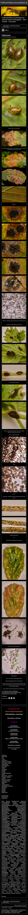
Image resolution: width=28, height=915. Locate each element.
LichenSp (4, 852)
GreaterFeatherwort (5, 844)
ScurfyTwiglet (18, 869)
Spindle (11, 875)
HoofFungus (23, 847)
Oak (18, 858)
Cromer (3, 759)
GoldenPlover (15, 843)
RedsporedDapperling (22, 867)
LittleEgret (4, 854)
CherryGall (23, 819)
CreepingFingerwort (6, 830)
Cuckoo (15, 831)
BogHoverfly (14, 813)
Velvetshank (18, 883)
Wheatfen (4, 789)
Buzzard (24, 815)
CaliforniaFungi (5, 817)
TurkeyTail (24, 880)
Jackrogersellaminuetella (7, 850)
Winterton (4, 791)
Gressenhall (4, 769)
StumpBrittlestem (23, 876)
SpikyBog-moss (4, 875)
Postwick (3, 778)
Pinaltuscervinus (16, 863)
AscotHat (24, 803)
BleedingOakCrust (22, 810)
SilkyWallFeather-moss (22, 871)
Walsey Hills (4, 787)
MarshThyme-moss (5, 855)
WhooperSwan (9, 887)
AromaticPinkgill (5, 803)
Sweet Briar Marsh (5, 784)
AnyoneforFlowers (14, 725)
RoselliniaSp (12, 868)
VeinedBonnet (13, 883)
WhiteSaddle (4, 887)
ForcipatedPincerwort (6, 840)
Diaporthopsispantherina (21, 834)
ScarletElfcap (11, 869)
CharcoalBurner (14, 819)
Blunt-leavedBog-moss (21, 811)
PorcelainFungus (5, 865)
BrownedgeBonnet (6, 815)
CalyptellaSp (14, 817)
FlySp (24, 839)
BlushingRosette (5, 813)
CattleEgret (4, 819)
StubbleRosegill (16, 876)
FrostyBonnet (10, 841)
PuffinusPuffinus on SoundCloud (14, 745)
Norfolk (3, 774)
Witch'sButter (23, 887)
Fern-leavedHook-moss (6, 839)
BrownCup (23, 814)
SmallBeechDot (13, 872)
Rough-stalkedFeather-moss (21, 868)
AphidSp (15, 802)
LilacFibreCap (12, 852)
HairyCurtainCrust (19, 846)
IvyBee (24, 848)
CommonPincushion (15, 824)
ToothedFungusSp (5, 880)
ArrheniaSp (15, 803)
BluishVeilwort (5, 811)
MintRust (3, 856)
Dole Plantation (5, 764)
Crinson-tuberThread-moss (7, 831)
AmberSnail (6, 691)
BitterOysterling (5, 807)
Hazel (12, 692)
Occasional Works (14, 741)
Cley (3, 757)
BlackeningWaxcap (21, 809)
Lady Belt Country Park (6, 773)
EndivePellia (4, 838)
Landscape (15, 850)
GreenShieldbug (5, 846)
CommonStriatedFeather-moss (19, 827)
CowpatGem (23, 828)
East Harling (4, 766)
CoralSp (16, 828)
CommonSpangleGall (6, 692)
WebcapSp (21, 884)
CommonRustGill (5, 826)
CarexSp (24, 818)
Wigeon (14, 887)
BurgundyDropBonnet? (16, 815)
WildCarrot (18, 887)
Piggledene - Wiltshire (6, 777)
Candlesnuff (23, 817)
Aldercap (8, 801)
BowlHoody (4, 814)
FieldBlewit (19, 839)
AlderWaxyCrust (15, 801)
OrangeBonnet (11, 860)
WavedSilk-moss (6, 884)
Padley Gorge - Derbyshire (7, 775)
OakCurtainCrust (23, 858)
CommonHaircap (22, 823)
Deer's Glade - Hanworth (6, 762)
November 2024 (5, 796)
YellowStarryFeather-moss (6, 893)
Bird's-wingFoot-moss (21, 806)
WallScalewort (23, 883)
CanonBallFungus (6, 818)
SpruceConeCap (10, 876)
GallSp (10, 691)
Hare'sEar (4, 847)
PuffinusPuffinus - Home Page (14, 714)
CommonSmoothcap (21, 826)
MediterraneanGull (15, 855)
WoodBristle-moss (17, 889)
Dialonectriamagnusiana (7, 834)
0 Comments (4, 696)
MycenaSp (4, 858)
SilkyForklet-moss (12, 871)
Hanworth (4, 770)
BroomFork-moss (14, 814)
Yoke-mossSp (13, 893)
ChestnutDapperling (6, 821)
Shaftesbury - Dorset (6, 780)
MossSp (24, 856)
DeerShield (23, 832)
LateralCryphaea (22, 850)
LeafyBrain (4, 851)
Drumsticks (4, 836)
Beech (13, 805)
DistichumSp (23, 835)
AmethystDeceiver (6, 802)
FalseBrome (15, 692)
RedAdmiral (14, 867)
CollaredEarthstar (15, 821)
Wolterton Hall (4, 792)
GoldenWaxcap (23, 843)
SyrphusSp (11, 879)
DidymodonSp (5, 835)
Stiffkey (3, 783)
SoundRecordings (14, 737)
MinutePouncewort (10, 856)
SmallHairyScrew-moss (22, 872)
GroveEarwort (12, 846)
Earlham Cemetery (5, 765)
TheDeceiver (24, 879)
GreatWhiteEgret (14, 844)
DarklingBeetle (14, 832)
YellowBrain (10, 890)
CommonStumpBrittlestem (7, 828)
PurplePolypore (23, 865)
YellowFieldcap (16, 890)
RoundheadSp (4, 869)
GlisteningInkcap (6, 843)
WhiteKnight (19, 886)
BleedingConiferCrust (7, 810)
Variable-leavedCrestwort (14, 882)
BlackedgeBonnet (6, 809)
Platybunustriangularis (14, 864)
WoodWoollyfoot (4, 890)
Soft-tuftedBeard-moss (22, 873)
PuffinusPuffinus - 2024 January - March (12, 912)
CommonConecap (13, 822)
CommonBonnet (5, 822)
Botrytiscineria (22, 813)
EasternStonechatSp (12, 836)
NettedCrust (10, 858)
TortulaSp (12, 880)
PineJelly (24, 863)
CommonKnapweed (6, 824)
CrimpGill (23, 830)
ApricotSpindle (22, 802)
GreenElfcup (23, 844)
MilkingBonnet (23, 855)
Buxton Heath (4, 756)
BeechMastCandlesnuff (20, 805)
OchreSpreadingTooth (6, 859)
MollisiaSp (18, 856)
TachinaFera (18, 879)
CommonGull (14, 823)
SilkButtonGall (15, 691)
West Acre (4, 788)
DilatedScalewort (14, 835)
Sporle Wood (4, 782)
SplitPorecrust (16, 875)
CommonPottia (23, 824)
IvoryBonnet (18, 848)
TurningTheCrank (14, 733)
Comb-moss (23, 821)
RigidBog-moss (5, 868)
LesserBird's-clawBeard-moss (20, 851)
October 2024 (4, 798)
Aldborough (6, 35)
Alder (20, 692)
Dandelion (4, 832)
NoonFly (14, 858)
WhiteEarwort (12, 886)
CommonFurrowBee (6, 823)
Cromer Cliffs (4, 760)
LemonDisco (10, 851)
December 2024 (5, 795)
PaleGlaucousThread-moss (21, 860)
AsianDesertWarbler (6, 805)
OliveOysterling (13, 859)
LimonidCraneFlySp (22, 852)
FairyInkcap (17, 838)
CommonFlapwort (22, 822)
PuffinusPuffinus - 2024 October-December (11, 25)
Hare (25, 846)
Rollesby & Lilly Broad (6, 779)
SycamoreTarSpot (13, 693)
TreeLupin (18, 880)
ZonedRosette (18, 893)
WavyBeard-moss (15, 884)
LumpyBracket (10, 854)
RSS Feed (4, 896)
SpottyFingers (23, 875)
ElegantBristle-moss (21, 836)
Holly (12, 847)
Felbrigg (3, 768)
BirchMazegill (5, 806)
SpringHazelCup (4, 876)
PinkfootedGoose (5, 864)
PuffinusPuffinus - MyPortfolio (14, 718)
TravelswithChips (14, 729)
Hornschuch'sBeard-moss (8, 848)
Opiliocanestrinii (19, 859)
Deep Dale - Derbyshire (6, 761)
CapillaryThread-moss (16, 818)
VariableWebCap (7, 883)
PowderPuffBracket (14, 865)
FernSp (14, 839)
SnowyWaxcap (5, 873)
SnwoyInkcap (13, 873)
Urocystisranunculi (5, 693)
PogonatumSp (23, 864)
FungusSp (17, 841)
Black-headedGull (22, 807)
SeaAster (24, 869)
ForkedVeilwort (15, 840)
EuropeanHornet (11, 838)
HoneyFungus (17, 847)
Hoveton (3, 771)
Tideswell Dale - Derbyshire (7, 786)
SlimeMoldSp (5, 872)
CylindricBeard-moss (21, 831)
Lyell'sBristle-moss (17, 854)
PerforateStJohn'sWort (6, 863)
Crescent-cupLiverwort (15, 830)
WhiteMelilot (24, 886)
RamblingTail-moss (6, 867)
